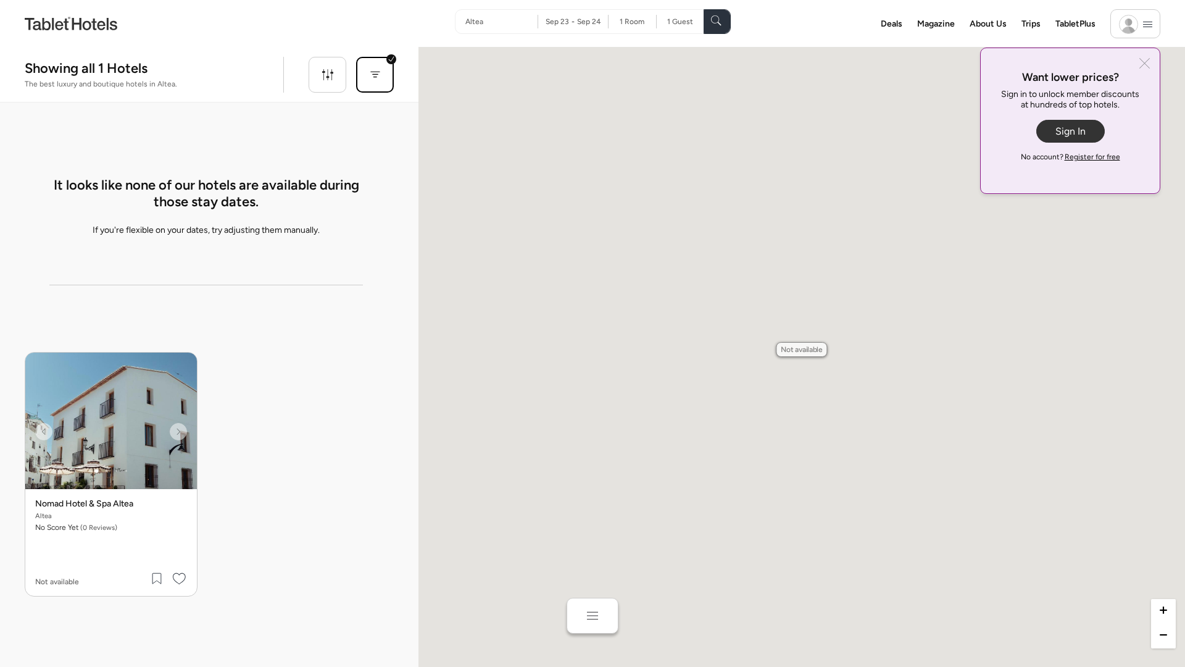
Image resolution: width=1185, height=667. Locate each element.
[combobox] (501, 21)
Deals (891, 24)
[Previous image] (43, 431)
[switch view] (592, 616)
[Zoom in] (1163, 611)
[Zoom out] (1163, 636)
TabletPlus (1075, 24)
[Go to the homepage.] (71, 23)
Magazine (936, 24)
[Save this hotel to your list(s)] (157, 578)
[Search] (717, 21)
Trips (1031, 24)
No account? (1070, 157)
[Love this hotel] (179, 578)
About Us (988, 24)
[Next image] (178, 431)
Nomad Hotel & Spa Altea (84, 504)
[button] (801, 349)
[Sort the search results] (375, 75)
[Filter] (327, 75)
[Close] (1144, 64)
